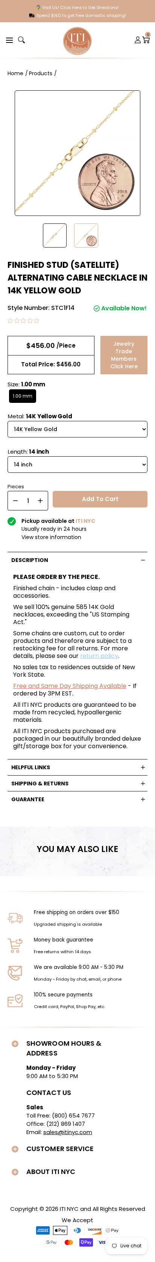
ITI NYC (69, 1209)
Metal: (40, 416)
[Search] (21, 40)
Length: (28, 451)
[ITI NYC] (77, 40)
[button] (8, 39)
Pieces (16, 486)
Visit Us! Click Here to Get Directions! (80, 8)
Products (40, 73)
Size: (26, 384)
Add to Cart (100, 499)
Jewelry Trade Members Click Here (124, 355)
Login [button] (138, 39)
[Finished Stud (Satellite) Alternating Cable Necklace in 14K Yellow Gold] (55, 235)
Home (15, 73)
